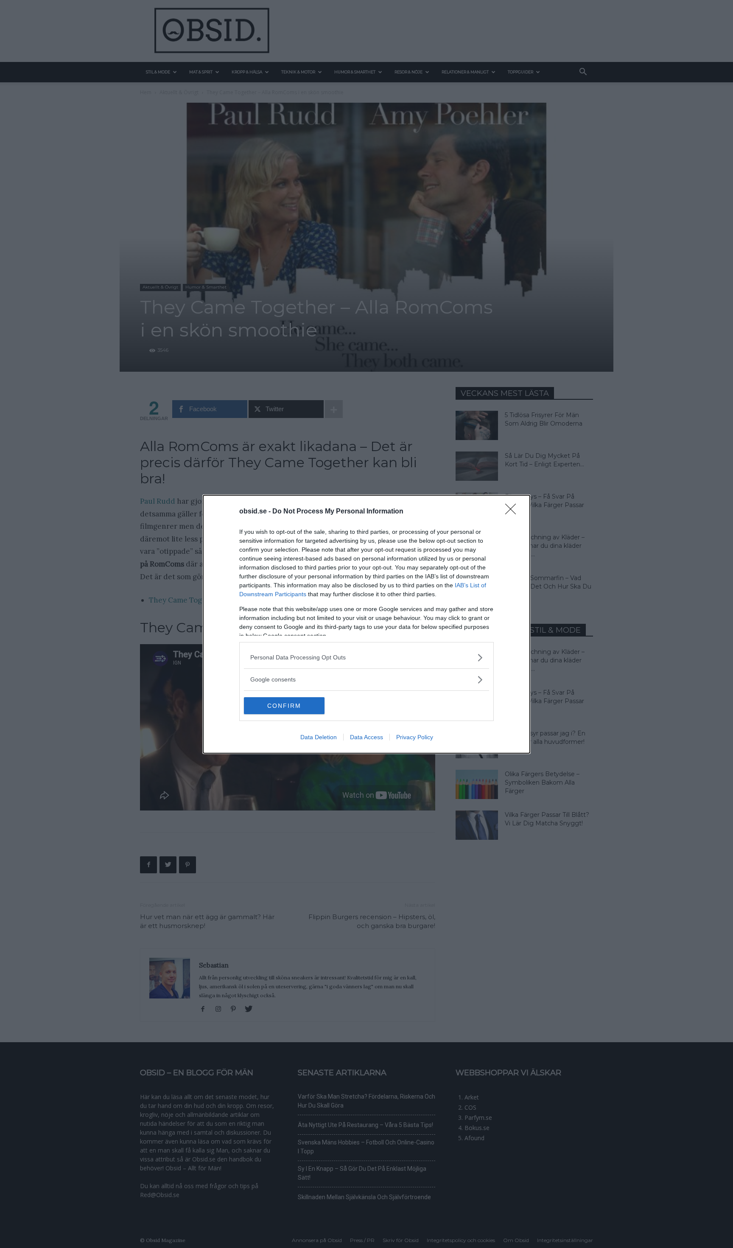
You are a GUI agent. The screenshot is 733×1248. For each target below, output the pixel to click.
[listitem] (366, 657)
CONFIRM (284, 705)
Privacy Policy (414, 737)
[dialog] (366, 624)
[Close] (513, 512)
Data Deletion (318, 737)
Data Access (366, 737)
